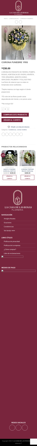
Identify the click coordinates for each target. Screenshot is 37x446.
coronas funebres (26, 18)
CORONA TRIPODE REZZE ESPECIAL (27, 170)
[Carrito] (35, 8)
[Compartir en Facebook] (6, 134)
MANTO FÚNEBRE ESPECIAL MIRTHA (9, 170)
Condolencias (14, 18)
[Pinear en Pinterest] (17, 134)
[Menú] (2, 7)
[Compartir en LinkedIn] (21, 134)
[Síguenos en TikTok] (25, 428)
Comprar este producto (15, 115)
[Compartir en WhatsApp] (3, 134)
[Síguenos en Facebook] (12, 428)
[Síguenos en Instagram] (18, 428)
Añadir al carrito (12, 120)
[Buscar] (31, 8)
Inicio (5, 18)
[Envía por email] (14, 134)
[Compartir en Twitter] (10, 134)
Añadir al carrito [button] (9, 177)
